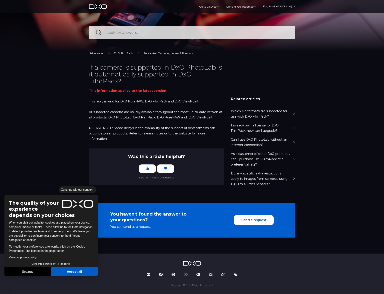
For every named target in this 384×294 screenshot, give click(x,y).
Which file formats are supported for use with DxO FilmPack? (259, 113)
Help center (96, 53)
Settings (27, 271)
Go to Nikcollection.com (241, 6)
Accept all (74, 271)
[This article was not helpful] (165, 168)
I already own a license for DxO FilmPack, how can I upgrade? (255, 128)
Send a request (253, 220)
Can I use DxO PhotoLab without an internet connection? (259, 142)
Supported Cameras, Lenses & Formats (168, 53)
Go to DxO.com (209, 6)
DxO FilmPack (123, 53)
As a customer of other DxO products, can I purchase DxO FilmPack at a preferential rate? (260, 159)
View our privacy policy (23, 257)
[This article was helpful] (147, 168)
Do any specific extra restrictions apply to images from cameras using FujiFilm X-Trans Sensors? (259, 178)
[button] (6, 289)
